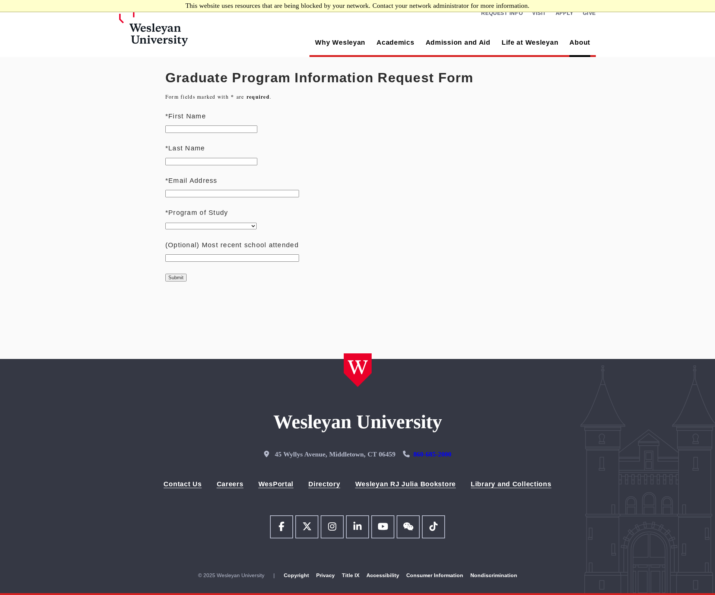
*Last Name (185, 148)
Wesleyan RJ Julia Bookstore (405, 484)
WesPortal (275, 484)
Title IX (351, 575)
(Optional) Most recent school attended (232, 245)
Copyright (296, 575)
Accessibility (383, 575)
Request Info (502, 13)
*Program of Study (196, 212)
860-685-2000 (432, 454)
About (579, 42)
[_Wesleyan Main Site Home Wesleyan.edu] (175, 33)
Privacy (326, 575)
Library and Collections (511, 484)
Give (589, 13)
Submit (176, 277)
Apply (564, 13)
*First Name (185, 116)
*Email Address (191, 180)
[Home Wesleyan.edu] (358, 371)
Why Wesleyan (340, 42)
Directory (324, 484)
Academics (395, 42)
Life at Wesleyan (530, 42)
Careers (230, 484)
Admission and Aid (458, 42)
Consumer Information (435, 575)
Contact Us (182, 484)
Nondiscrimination (493, 575)
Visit (539, 13)
